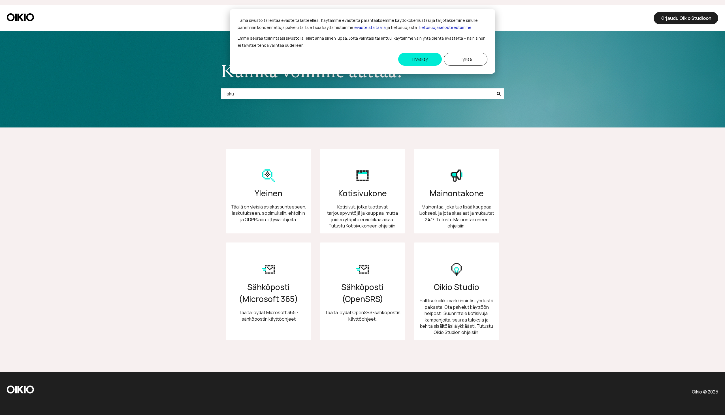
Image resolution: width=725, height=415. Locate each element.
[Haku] (498, 93)
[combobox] (357, 93)
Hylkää (466, 59)
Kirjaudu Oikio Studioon (685, 18)
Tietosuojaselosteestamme (445, 27)
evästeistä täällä (370, 27)
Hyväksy (420, 59)
